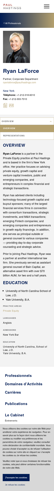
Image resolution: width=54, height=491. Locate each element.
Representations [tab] (14, 136)
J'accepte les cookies (16, 477)
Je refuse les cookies (15, 485)
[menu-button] (46, 6)
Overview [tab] (9, 128)
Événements (11, 420)
